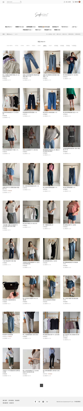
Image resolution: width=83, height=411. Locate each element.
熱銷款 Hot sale (19, 26)
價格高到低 (77, 34)
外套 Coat (38, 29)
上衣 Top (74, 26)
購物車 (77, 2)
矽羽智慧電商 (77, 401)
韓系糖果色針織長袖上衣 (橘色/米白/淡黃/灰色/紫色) (51, 150)
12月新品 (74, 45)
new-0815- (10, 45)
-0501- (39, 45)
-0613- (28, 45)
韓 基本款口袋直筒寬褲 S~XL (50, 112)
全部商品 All (55, 26)
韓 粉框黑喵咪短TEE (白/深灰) (70, 75)
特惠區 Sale (57, 29)
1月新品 (68, 45)
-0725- (16, 45)
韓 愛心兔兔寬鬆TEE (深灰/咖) (30, 149)
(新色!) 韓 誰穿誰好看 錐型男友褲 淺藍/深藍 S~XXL (31, 75)
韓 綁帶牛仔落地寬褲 (8, 334)
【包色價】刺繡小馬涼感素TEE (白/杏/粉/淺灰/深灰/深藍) (10, 225)
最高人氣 (64, 34)
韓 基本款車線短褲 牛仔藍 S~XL (10, 149)
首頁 (4, 34)
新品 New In (8, 26)
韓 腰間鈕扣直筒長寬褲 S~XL (30, 112)
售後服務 (17, 400)
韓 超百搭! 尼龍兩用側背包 (9, 299)
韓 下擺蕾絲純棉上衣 (48, 225)
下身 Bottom (64, 26)
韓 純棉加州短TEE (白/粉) (69, 225)
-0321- (50, 45)
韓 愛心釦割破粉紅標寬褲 (49, 299)
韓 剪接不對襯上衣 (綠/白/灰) (30, 223)
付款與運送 (11, 400)
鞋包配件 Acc (48, 29)
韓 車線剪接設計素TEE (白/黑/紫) (51, 334)
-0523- (34, 45)
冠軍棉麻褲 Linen (31, 26)
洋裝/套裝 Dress (27, 29)
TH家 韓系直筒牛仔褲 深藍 (9, 261)
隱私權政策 (5, 403)
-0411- (45, 45)
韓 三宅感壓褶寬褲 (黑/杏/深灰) (30, 334)
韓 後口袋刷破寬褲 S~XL (69, 187)
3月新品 (56, 45)
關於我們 (5, 400)
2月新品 (62, 45)
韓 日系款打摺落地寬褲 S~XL (50, 187)
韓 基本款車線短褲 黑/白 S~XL (70, 112)
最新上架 (59, 34)
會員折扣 (11, 403)
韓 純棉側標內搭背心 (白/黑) (50, 261)
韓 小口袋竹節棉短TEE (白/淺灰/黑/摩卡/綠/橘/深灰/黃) (31, 371)
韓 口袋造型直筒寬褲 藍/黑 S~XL (31, 186)
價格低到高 (70, 34)
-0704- (22, 45)
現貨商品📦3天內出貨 (44, 26)
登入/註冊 (68, 2)
